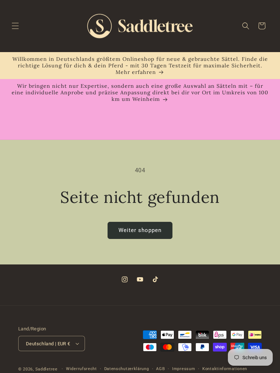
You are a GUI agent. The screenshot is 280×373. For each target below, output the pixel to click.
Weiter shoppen (140, 230)
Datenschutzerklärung (126, 368)
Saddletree (46, 369)
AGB (160, 368)
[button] (15, 26)
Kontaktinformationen (224, 368)
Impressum (183, 368)
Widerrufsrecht (81, 368)
